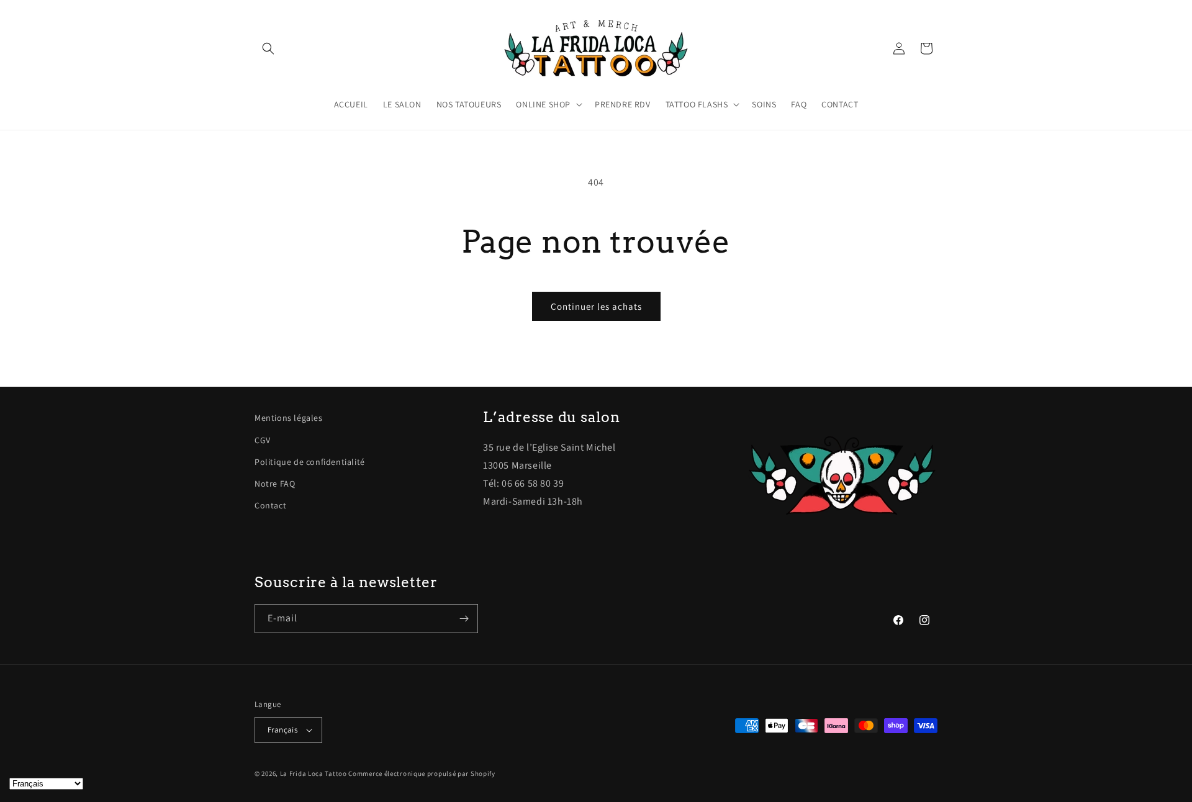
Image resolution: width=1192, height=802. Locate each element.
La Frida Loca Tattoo (313, 773)
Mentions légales (289, 417)
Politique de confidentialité (310, 461)
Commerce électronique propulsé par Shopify (421, 773)
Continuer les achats (596, 306)
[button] (268, 48)
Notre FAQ (275, 483)
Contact (270, 505)
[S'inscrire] (463, 618)
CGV (263, 440)
